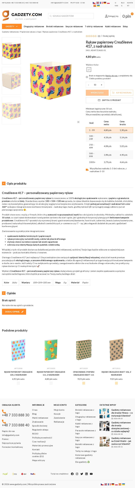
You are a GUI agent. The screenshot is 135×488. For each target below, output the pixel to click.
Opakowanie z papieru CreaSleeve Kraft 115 (84, 373)
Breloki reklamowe (55, 26)
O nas (35, 410)
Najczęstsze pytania (11, 443)
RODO (35, 433)
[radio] (89, 70)
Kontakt (36, 449)
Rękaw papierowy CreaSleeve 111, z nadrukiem (51, 373)
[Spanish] (94, 6)
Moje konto (59, 410)
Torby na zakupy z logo (86, 451)
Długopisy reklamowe (34, 26)
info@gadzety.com (10, 435)
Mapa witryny (38, 460)
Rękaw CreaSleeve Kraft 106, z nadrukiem (116, 373)
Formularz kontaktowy (12, 447)
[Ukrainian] (98, 6)
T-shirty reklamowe (94, 26)
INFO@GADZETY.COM (59, 3)
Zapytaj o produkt (111, 100)
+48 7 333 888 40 (31, 3)
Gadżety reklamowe (10, 32)
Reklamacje (59, 422)
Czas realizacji (39, 441)
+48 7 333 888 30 (17, 3)
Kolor (96, 65)
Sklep (125, 26)
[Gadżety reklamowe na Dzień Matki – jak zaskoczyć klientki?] (104, 442)
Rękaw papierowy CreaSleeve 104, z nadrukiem (18, 373)
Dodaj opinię (109, 36)
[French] (101, 3)
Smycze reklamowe (74, 26)
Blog (34, 414)
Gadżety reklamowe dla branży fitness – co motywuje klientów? (122, 413)
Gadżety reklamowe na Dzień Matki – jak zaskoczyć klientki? (121, 441)
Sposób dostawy (39, 426)
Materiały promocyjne (42, 445)
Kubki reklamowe (113, 26)
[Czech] (94, 3)
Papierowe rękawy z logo (30, 32)
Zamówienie (59, 418)
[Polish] (108, 3)
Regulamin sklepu (40, 429)
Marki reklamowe (40, 418)
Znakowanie (38, 422)
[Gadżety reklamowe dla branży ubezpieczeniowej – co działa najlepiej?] (104, 426)
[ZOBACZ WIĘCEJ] (18, 350)
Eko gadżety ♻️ (82, 462)
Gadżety (10, 26)
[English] (97, 3)
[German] (104, 3)
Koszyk (57, 414)
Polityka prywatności (42, 437)
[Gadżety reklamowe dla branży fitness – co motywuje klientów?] (104, 413)
